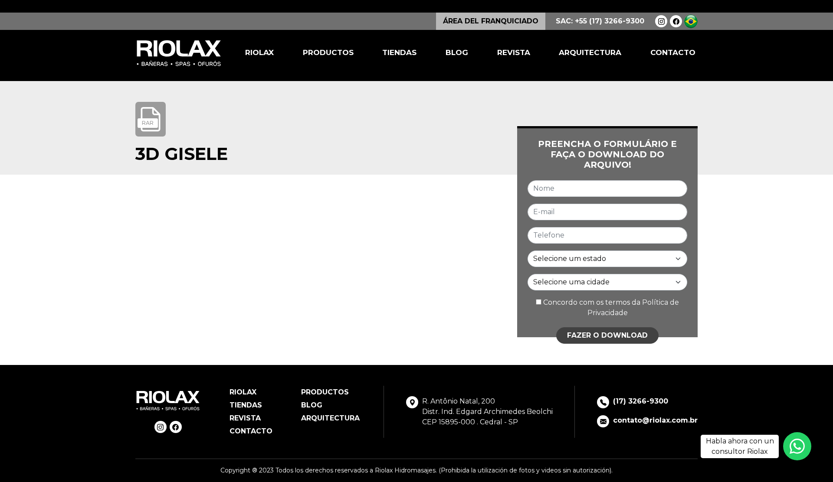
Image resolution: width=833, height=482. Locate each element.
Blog (457, 52)
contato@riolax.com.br (655, 420)
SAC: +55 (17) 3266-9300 (600, 21)
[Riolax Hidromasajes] (178, 53)
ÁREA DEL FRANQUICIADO (490, 21)
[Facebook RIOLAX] (676, 21)
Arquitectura (590, 52)
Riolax (259, 52)
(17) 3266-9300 (640, 401)
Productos (328, 52)
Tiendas (399, 52)
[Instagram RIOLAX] (661, 21)
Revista (513, 52)
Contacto (672, 52)
